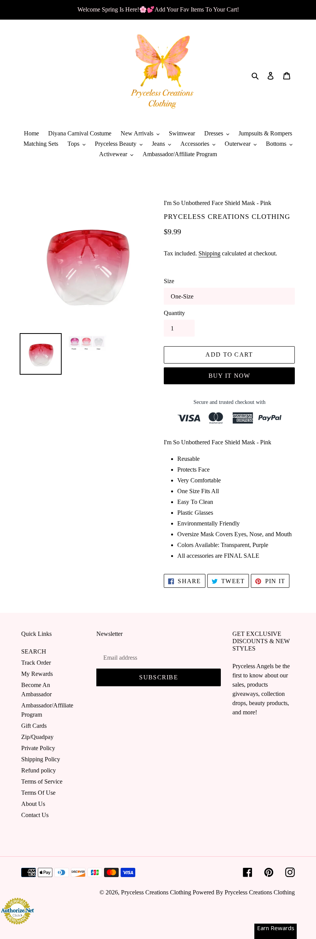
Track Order (36, 662)
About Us (33, 804)
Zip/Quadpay (37, 737)
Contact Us (35, 815)
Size (169, 281)
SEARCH (33, 651)
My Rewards (37, 673)
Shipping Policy (40, 759)
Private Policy (38, 748)
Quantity (174, 313)
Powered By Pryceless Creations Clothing (244, 892)
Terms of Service (41, 781)
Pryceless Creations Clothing (156, 892)
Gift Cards (34, 725)
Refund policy (38, 770)
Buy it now (229, 375)
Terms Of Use (38, 792)
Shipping (209, 253)
